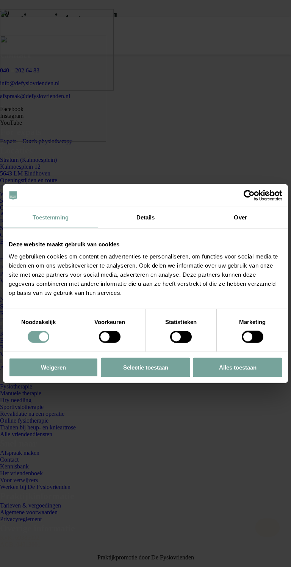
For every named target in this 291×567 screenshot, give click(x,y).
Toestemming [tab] (51, 217)
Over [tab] (240, 217)
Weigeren (53, 367)
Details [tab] (145, 217)
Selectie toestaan (145, 367)
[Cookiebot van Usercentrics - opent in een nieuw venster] (249, 195)
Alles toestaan (238, 367)
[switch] (109, 337)
